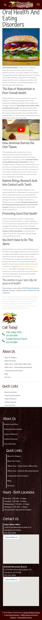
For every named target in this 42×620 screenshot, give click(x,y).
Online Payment (10, 402)
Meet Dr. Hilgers (11, 357)
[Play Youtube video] (21, 129)
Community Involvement (14, 371)
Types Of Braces (10, 399)
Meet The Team (10, 361)
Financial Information (12, 395)
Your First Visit (10, 405)
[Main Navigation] (38, 4)
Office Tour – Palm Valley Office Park (18, 364)
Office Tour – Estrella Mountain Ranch (18, 367)
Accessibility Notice (25, 617)
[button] (5, 4)
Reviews (8, 377)
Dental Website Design (31, 613)
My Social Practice (12, 615)
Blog (6, 374)
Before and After (11, 392)
